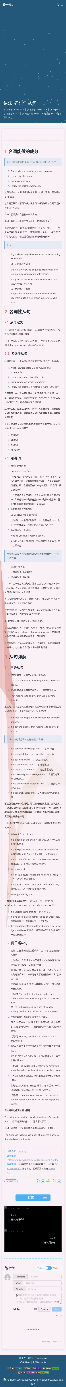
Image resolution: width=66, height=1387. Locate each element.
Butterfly (41, 1362)
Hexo (27, 1362)
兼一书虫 (8, 4)
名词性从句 (11, 1181)
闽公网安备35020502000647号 (26, 1379)
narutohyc (23, 1151)
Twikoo (53, 1342)
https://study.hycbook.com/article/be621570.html (33, 1160)
